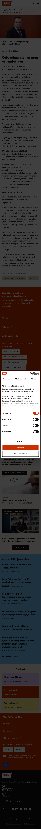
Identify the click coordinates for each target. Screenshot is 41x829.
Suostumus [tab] (7, 379)
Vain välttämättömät (20, 454)
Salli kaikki (20, 447)
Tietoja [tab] (33, 379)
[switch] (36, 419)
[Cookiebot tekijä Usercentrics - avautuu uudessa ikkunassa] (30, 373)
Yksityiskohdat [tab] (20, 379)
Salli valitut (20, 441)
